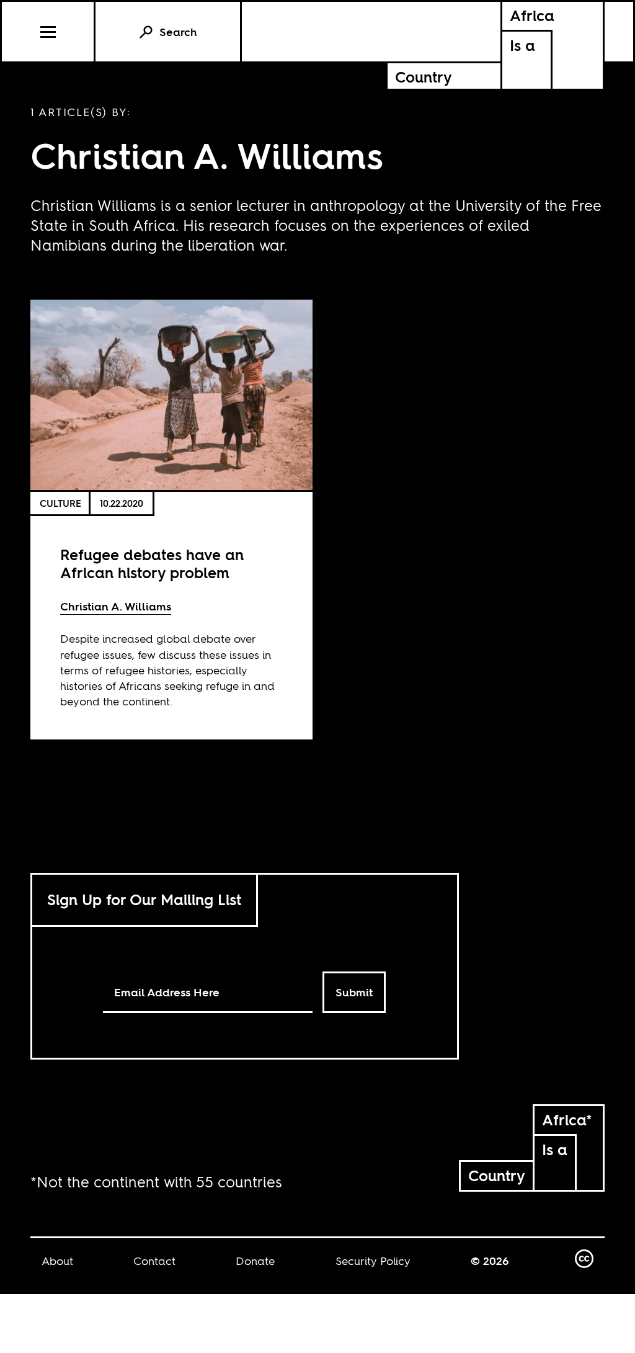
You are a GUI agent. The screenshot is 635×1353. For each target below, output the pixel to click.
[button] (48, 31)
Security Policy (373, 1261)
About (57, 1261)
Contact (154, 1261)
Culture (60, 503)
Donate (255, 1261)
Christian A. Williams (115, 606)
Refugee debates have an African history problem (152, 564)
